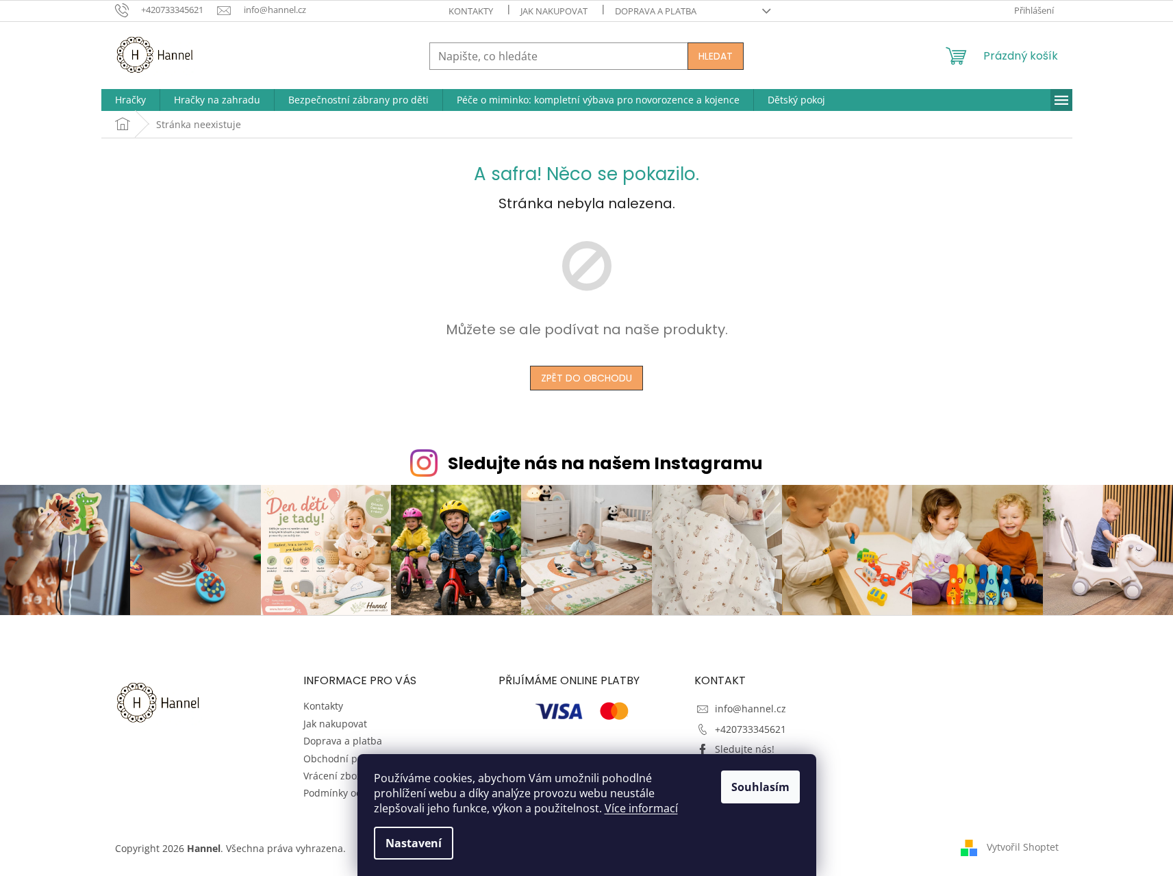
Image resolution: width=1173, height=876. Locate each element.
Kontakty (471, 11)
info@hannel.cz (750, 708)
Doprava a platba (655, 11)
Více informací (641, 808)
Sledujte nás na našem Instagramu (605, 463)
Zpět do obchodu (586, 378)
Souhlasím (760, 786)
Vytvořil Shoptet (1023, 846)
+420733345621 (750, 729)
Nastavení (414, 843)
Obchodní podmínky (349, 758)
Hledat (715, 56)
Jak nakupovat (554, 11)
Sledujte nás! (744, 748)
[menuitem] (130, 100)
